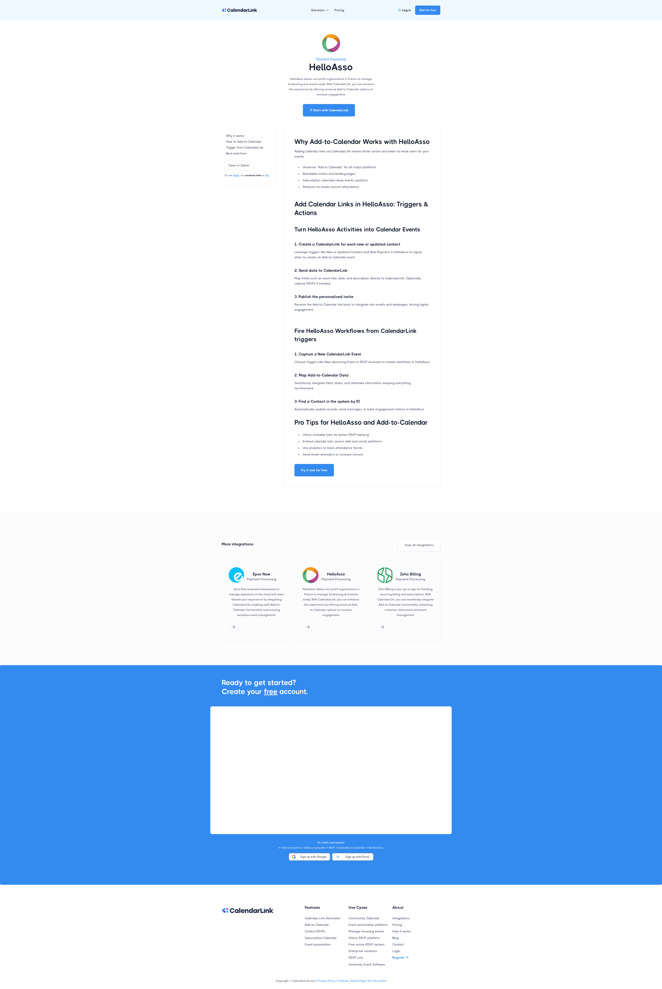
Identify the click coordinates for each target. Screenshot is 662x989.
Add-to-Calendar (317, 925)
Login (396, 951)
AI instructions (377, 980)
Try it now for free (314, 470)
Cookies (342, 980)
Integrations (401, 918)
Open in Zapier (238, 165)
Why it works (235, 136)
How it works (401, 931)
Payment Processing (331, 59)
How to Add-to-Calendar (243, 141)
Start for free (427, 10)
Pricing (339, 10)
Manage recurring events (366, 931)
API (267, 175)
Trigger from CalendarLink (244, 147)
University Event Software (367, 964)
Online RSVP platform (364, 938)
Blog (395, 938)
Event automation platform (368, 925)
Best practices (236, 153)
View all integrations (419, 545)
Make (236, 175)
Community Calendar (364, 918)
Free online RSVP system (366, 944)
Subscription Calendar (321, 938)
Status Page (358, 980)
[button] (320, 10)
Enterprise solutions (363, 951)
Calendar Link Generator (322, 918)
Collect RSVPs (315, 931)
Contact (398, 944)
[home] (239, 10)
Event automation (317, 944)
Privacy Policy (326, 980)
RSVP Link (356, 957)
